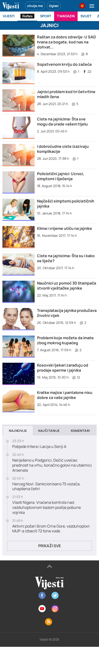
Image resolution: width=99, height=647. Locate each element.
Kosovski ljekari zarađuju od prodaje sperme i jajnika (62, 367)
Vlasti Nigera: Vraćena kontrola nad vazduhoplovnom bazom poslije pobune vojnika (46, 507)
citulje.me (35, 6)
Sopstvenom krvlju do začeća (64, 64)
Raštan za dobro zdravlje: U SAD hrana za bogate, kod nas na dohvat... (66, 42)
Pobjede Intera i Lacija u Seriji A (39, 446)
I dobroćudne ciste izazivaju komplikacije (63, 149)
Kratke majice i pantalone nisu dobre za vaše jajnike (64, 395)
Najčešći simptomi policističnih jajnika (65, 203)
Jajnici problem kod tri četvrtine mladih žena (66, 94)
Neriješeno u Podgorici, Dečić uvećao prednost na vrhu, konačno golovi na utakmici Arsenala (52, 465)
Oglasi (54, 6)
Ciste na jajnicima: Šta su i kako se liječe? (66, 258)
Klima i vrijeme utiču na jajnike (64, 228)
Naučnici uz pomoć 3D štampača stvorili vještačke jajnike (66, 285)
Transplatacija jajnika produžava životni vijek (67, 313)
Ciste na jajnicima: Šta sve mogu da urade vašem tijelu (62, 121)
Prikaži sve (49, 545)
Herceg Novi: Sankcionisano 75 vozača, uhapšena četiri (46, 486)
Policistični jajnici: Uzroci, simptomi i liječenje (60, 176)
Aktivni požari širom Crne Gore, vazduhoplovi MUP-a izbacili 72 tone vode (51, 529)
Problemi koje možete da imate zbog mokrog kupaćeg (65, 340)
